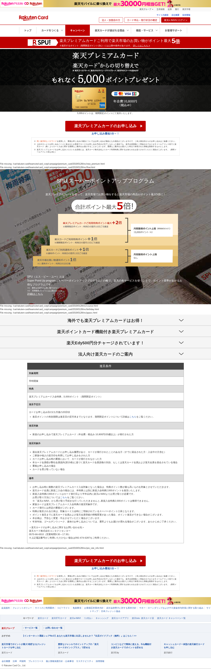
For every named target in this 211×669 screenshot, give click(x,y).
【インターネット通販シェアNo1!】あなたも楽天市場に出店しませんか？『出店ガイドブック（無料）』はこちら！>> (79, 636)
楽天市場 (186, 9)
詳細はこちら (35, 294)
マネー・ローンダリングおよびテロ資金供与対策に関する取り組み (171, 608)
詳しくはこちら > (141, 45)
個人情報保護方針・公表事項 (60, 661)
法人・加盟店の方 (111, 20)
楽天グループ (145, 9)
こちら (132, 416)
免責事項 (77, 608)
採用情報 (186, 15)
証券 (170, 9)
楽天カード (43, 618)
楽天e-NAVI (75, 618)
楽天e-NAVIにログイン (175, 20)
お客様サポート (173, 30)
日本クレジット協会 (110, 611)
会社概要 (175, 15)
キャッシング (102, 618)
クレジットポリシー (22, 608)
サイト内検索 (162, 15)
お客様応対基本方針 (94, 608)
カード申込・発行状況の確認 (142, 20)
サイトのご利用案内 (44, 608)
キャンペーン (77, 30)
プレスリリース (35, 661)
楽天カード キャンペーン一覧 (171, 618)
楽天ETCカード (59, 618)
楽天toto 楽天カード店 (143, 618)
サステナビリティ (84, 661)
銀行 (177, 9)
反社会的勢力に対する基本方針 (121, 608)
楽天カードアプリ (120, 618)
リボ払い (88, 618)
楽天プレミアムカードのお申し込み (105, 126)
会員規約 (5, 608)
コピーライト (63, 608)
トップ (27, 30)
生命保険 (161, 9)
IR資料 (22, 661)
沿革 (15, 661)
